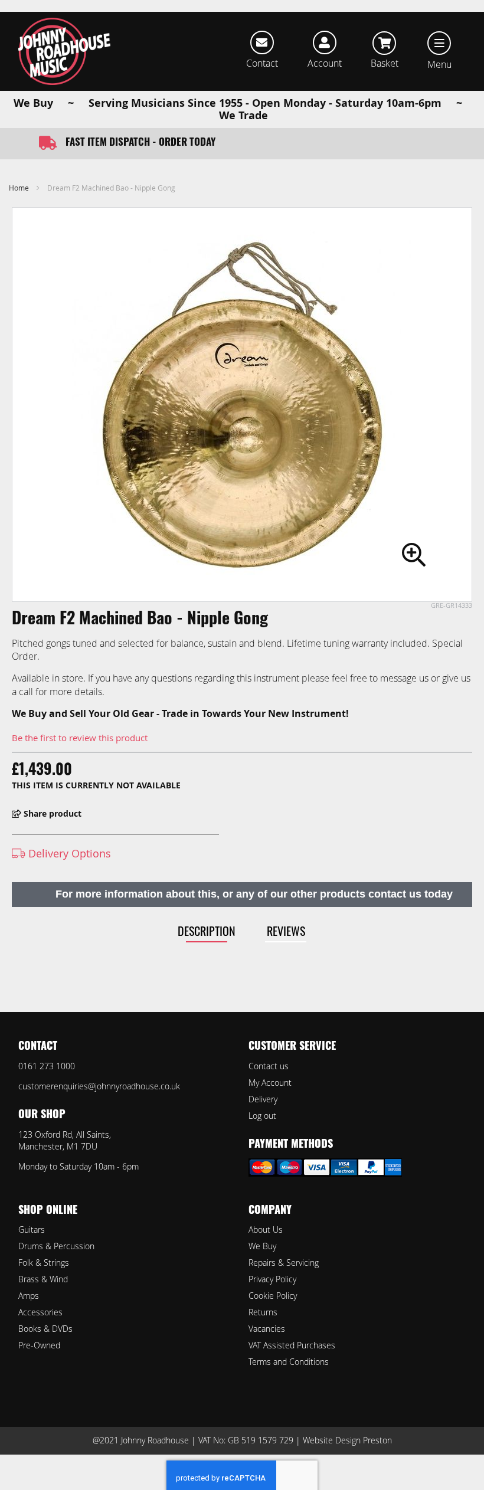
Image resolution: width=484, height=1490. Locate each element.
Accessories (40, 1312)
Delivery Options (68, 853)
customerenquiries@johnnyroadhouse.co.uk (99, 1086)
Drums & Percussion (56, 1246)
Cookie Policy (272, 1295)
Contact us (268, 1066)
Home (19, 187)
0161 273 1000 (46, 1066)
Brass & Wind (43, 1279)
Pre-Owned (39, 1345)
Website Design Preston (347, 1440)
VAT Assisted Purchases (291, 1345)
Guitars (31, 1229)
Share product (51, 813)
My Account (270, 1082)
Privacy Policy (272, 1279)
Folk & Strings (43, 1262)
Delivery (262, 1099)
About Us (265, 1229)
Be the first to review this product (80, 738)
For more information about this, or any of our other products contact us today (254, 894)
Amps (28, 1295)
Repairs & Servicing (283, 1262)
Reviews (286, 930)
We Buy (262, 1246)
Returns (262, 1312)
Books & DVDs (45, 1328)
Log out (262, 1115)
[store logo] (64, 51)
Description (207, 930)
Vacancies (266, 1328)
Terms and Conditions (288, 1361)
